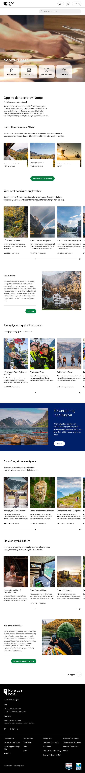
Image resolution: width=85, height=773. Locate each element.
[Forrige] (8, 222)
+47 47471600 (15, 720)
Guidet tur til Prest (64, 372)
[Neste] (76, 222)
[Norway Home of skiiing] (69, 766)
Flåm (25, 746)
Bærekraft (47, 746)
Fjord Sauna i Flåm (38, 590)
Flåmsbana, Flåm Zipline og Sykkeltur (15, 373)
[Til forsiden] (10, 4)
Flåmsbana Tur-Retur (13, 240)
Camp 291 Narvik (64, 590)
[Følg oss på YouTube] (9, 729)
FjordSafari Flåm (37, 372)
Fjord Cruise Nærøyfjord (40, 240)
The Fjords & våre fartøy (52, 751)
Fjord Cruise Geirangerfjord (69, 240)
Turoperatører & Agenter (72, 742)
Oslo (25, 751)
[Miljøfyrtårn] (78, 766)
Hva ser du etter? (50, 11)
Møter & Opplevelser (70, 746)
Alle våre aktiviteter (13, 625)
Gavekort (7, 753)
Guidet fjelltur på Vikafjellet (68, 511)
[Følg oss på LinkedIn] (18, 729)
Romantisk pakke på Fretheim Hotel (12, 591)
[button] (80, 55)
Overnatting (9, 275)
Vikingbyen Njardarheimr (14, 511)
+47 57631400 (15, 709)
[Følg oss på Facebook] (5, 729)
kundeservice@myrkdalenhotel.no (21, 723)
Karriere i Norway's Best (52, 755)
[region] (42, 48)
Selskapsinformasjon (51, 742)
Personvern (8, 765)
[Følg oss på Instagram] (13, 729)
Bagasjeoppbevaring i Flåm (12, 747)
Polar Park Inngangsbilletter (42, 511)
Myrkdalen (27, 742)
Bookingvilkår (19, 765)
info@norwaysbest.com (17, 711)
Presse (65, 751)
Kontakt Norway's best (12, 742)
